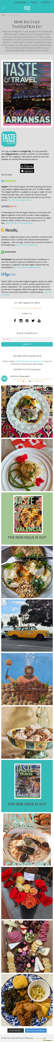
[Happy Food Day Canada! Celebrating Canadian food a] (27, 465)
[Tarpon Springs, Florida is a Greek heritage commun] (27, 679)
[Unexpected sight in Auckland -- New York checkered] (27, 625)
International (38, 1038)
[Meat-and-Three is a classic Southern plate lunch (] (27, 1000)
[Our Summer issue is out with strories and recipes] (27, 518)
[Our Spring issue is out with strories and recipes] (27, 786)
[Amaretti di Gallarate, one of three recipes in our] (27, 732)
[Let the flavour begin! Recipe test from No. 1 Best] (27, 411)
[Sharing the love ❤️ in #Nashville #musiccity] (27, 893)
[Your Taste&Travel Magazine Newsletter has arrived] (27, 839)
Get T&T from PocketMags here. (19, 223)
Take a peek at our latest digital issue (27, 308)
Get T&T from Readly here (27, 245)
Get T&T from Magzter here (19, 200)
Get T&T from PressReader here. (27, 267)
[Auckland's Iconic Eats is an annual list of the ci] (27, 572)
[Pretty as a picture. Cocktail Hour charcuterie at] (27, 946)
